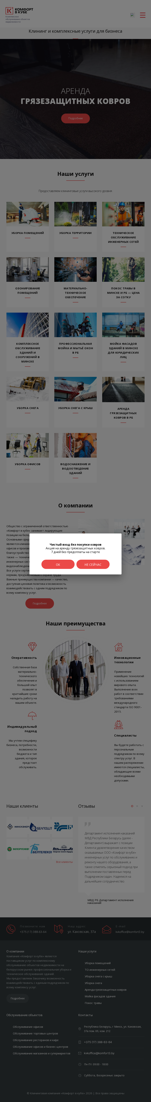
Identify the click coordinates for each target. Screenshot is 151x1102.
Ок (58, 565)
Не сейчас (93, 565)
